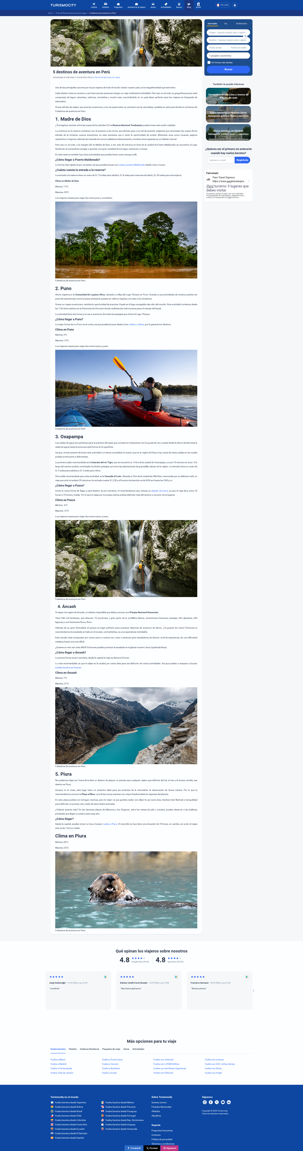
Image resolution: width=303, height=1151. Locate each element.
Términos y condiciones (163, 1143)
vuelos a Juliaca (136, 324)
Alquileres (156, 1115)
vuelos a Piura (110, 824)
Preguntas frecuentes (162, 1130)
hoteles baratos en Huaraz (68, 667)
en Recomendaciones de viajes (106, 77)
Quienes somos (159, 1102)
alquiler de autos (159, 490)
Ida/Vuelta (212, 23)
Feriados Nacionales (161, 1107)
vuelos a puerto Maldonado (131, 165)
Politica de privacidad (162, 1139)
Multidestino (241, 23)
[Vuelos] (63, 5)
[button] (234, 5)
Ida (225, 23)
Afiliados (156, 1111)
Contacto (156, 1135)
